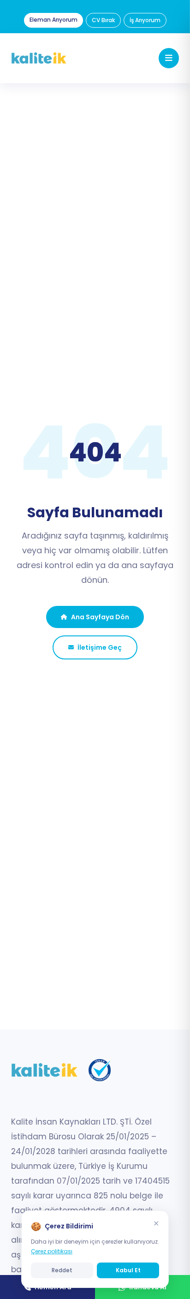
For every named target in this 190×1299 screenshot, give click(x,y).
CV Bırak (103, 20)
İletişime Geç (99, 647)
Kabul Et (128, 1270)
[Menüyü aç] (169, 58)
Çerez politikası (51, 1251)
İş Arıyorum (145, 20)
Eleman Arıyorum (53, 20)
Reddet (62, 1270)
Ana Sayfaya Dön (100, 617)
